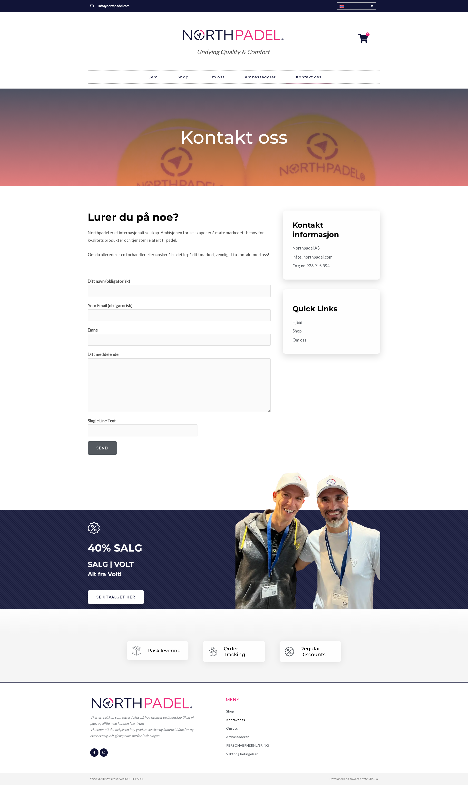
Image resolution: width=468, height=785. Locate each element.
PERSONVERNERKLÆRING (247, 745)
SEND (102, 448)
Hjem (152, 77)
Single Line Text (102, 420)
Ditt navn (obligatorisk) (109, 281)
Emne (93, 329)
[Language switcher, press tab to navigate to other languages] (356, 6)
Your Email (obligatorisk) (110, 305)
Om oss (216, 77)
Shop (183, 77)
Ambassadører (260, 77)
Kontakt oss (309, 77)
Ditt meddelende (103, 354)
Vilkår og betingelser (242, 754)
